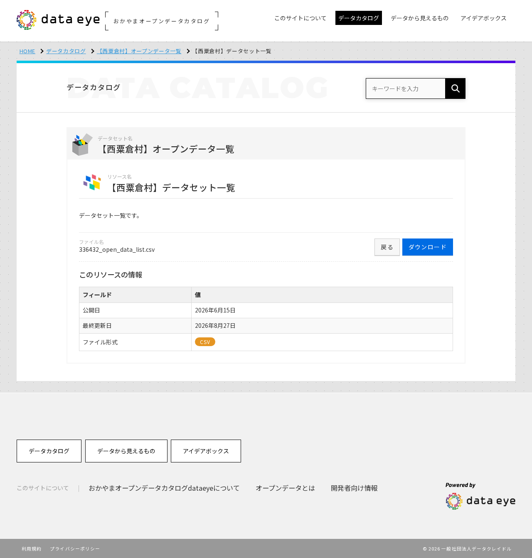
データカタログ (66, 51)
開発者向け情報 (354, 488)
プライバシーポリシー (75, 548)
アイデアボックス (206, 451)
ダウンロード (428, 247)
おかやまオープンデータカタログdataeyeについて (164, 488)
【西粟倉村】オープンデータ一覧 (139, 51)
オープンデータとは (285, 488)
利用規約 (32, 548)
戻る (387, 247)
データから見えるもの (126, 451)
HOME (28, 51)
